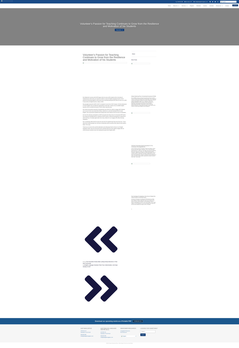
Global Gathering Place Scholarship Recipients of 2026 (143, 96)
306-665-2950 (103, 335)
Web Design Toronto (123, 343)
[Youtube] (215, 2)
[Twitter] (213, 2)
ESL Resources (123, 332)
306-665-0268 (83, 334)
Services (184, 5)
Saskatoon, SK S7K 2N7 (86, 332)
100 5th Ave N (83, 330)
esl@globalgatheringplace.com (107, 337)
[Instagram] (218, 2)
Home (169, 5)
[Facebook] (210, 2)
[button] (228, 2)
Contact (227, 5)
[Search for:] (147, 331)
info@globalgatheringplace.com (87, 336)
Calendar (211, 5)
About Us (175, 5)
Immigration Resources (125, 330)
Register (192, 5)
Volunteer (198, 5)
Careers (205, 5)
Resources (218, 5)
